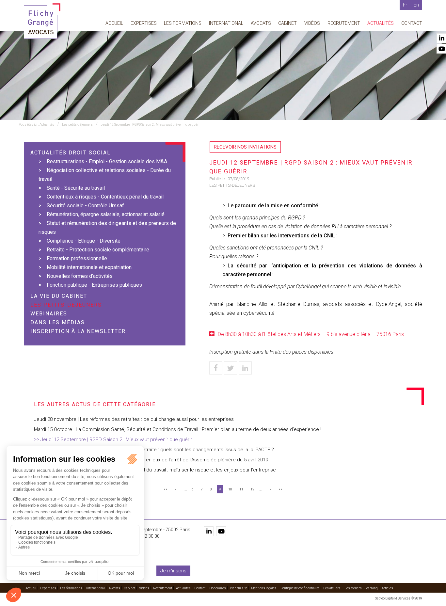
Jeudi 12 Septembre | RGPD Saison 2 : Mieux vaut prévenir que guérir (151, 124)
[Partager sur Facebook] (215, 368)
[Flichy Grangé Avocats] (42, 21)
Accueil (114, 23)
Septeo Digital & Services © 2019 (398, 598)
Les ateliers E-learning (361, 588)
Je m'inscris (173, 571)
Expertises (144, 23)
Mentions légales (264, 588)
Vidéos (312, 23)
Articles (387, 588)
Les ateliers (332, 588)
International (226, 23)
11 (241, 489)
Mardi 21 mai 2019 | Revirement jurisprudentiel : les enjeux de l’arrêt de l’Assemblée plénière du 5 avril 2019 (151, 460)
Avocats (261, 23)
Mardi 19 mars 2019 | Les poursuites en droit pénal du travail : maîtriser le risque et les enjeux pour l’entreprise (155, 470)
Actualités (380, 23)
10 (230, 489)
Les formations (182, 23)
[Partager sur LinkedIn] (245, 368)
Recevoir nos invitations (245, 147)
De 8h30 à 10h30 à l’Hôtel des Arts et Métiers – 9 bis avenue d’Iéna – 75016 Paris (311, 334)
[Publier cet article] (230, 368)
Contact (411, 23)
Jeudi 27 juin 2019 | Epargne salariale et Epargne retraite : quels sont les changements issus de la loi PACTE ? (154, 450)
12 (252, 489)
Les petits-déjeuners (77, 124)
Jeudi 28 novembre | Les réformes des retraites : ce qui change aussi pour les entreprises (134, 419)
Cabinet (287, 23)
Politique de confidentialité (299, 588)
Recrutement (343, 23)
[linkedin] (209, 531)
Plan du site (238, 588)
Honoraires (217, 588)
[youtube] (221, 531)
